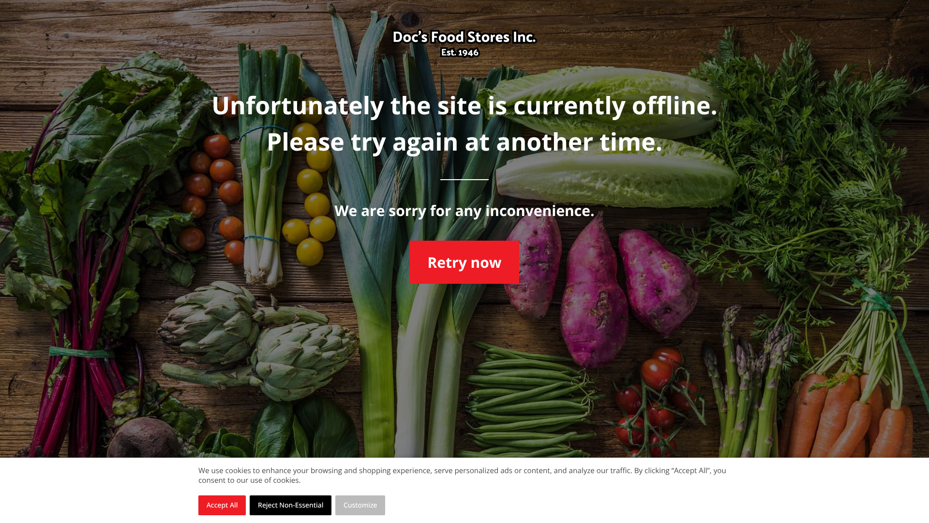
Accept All (222, 505)
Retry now (464, 262)
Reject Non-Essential (290, 505)
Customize (360, 505)
